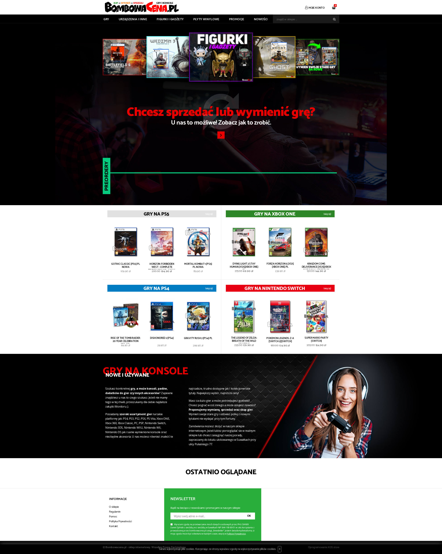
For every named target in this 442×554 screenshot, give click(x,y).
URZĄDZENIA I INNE (133, 19)
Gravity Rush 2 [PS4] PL (198, 338)
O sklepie (114, 507)
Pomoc (113, 516)
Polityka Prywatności (120, 521)
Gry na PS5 (156, 214)
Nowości (261, 19)
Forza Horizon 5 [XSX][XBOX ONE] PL (280, 265)
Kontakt (113, 526)
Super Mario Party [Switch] (316, 339)
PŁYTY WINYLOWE (206, 19)
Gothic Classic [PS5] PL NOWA (125, 265)
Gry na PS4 (156, 289)
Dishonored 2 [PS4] (162, 338)
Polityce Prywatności (236, 533)
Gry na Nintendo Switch (274, 289)
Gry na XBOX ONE (274, 214)
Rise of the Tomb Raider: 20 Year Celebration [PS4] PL (126, 340)
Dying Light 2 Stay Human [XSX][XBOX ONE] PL (244, 265)
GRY (106, 19)
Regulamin (115, 511)
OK (249, 516)
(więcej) (209, 214)
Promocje (236, 19)
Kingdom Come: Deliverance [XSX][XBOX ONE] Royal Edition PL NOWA (316, 265)
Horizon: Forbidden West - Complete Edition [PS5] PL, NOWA (162, 265)
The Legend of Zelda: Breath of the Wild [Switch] (244, 339)
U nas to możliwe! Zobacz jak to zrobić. (221, 117)
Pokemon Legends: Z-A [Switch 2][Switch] (280, 340)
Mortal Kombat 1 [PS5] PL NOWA (198, 265)
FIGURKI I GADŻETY (170, 19)
